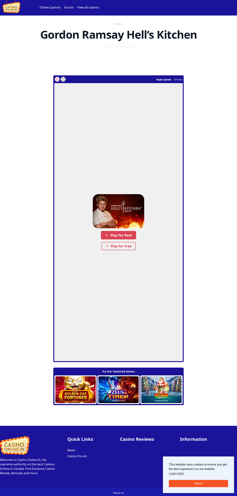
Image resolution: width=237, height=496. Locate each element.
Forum (69, 7)
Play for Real (121, 235)
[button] (118, 211)
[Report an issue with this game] (57, 79)
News (71, 450)
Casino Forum (77, 456)
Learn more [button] (176, 473)
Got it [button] (198, 483)
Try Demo (76, 390)
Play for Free (121, 246)
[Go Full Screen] (63, 79)
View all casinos (88, 7)
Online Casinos (50, 7)
